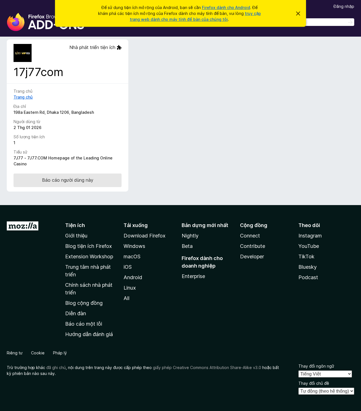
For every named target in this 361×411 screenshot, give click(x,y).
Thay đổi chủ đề (313, 383)
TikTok (306, 256)
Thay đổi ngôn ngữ (316, 366)
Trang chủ (23, 97)
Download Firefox (145, 236)
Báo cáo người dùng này (67, 180)
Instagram (310, 236)
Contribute (252, 246)
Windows (134, 246)
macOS (132, 256)
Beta (187, 246)
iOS (128, 267)
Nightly (190, 236)
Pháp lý (60, 352)
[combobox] (314, 22)
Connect (250, 236)
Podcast (308, 277)
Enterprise (193, 276)
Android (133, 277)
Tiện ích (75, 225)
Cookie (38, 352)
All (126, 298)
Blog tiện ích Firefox (88, 246)
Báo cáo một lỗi (83, 324)
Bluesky (307, 267)
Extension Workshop (89, 256)
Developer (252, 256)
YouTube (308, 246)
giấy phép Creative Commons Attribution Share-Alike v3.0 (207, 367)
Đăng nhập (344, 6)
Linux (130, 288)
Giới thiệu (76, 236)
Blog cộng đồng (84, 303)
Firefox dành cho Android (226, 7)
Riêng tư (15, 352)
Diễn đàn (75, 313)
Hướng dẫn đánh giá (89, 334)
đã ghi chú (56, 367)
